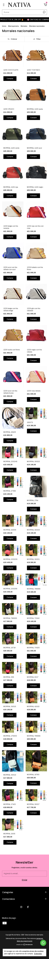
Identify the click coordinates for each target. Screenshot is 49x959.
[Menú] (4, 5)
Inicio (4, 26)
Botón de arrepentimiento (24, 941)
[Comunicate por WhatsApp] (43, 943)
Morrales (24, 26)
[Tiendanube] (24, 945)
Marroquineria (13, 26)
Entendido (38, 954)
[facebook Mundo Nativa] (28, 907)
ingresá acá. (39, 938)
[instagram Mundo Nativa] (21, 907)
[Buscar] (44, 12)
